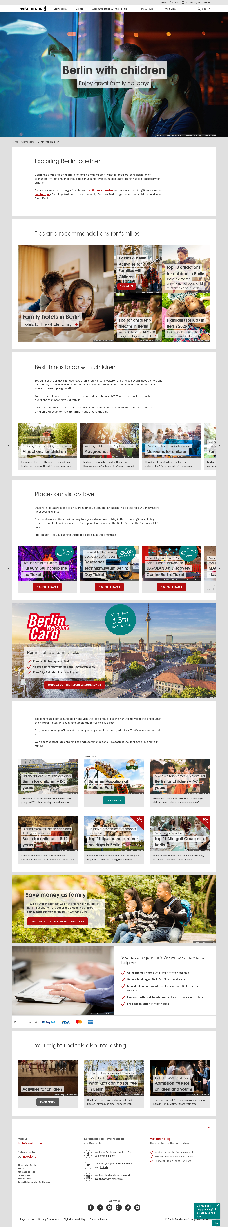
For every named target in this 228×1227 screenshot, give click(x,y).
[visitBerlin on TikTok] (128, 1207)
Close (218, 1205)
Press (21, 1168)
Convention (24, 1175)
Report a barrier (99, 1219)
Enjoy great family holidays (114, 83)
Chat (216, 1223)
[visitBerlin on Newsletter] (137, 1207)
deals (119, 1163)
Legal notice (27, 1219)
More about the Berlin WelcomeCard (74, 684)
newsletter (30, 1156)
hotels (128, 1163)
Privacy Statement (48, 1219)
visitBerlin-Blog (160, 1139)
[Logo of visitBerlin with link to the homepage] (33, 8)
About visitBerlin (27, 1165)
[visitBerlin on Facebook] (91, 1207)
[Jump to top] (209, 1129)
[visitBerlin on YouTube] (109, 1207)
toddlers (81, 722)
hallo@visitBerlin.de (32, 1143)
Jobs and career (26, 1172)
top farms (73, 411)
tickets (104, 1167)
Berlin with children (114, 70)
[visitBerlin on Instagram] (119, 1207)
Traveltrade (24, 1178)
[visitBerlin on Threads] (100, 1207)
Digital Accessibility (74, 1219)
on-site (110, 1155)
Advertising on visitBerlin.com (34, 1182)
